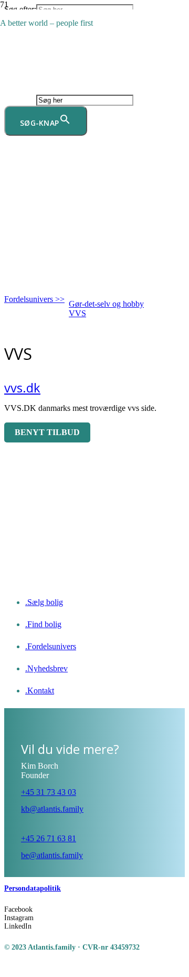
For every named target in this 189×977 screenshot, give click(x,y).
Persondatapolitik (32, 888)
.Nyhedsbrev (46, 668)
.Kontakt (39, 690)
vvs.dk (22, 387)
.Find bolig (43, 624)
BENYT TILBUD (47, 432)
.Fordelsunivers (50, 646)
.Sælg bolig (44, 602)
